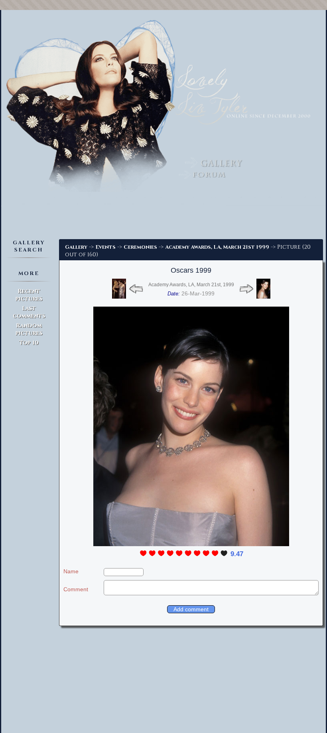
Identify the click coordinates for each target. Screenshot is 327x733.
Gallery (76, 247)
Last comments (29, 312)
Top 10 (29, 343)
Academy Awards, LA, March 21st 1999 (217, 247)
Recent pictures (29, 295)
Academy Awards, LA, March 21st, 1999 (191, 284)
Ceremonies (140, 247)
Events (105, 247)
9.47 (236, 554)
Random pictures (29, 329)
